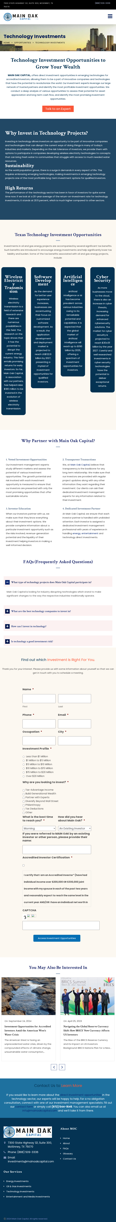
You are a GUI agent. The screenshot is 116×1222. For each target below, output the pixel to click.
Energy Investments (17, 1181)
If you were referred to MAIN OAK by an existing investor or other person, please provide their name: (56, 837)
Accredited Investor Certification (47, 857)
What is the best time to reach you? (38, 818)
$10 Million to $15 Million (39, 768)
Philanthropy (32, 805)
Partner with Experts (37, 797)
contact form (24, 1106)
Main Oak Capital (80, 464)
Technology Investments (20, 1191)
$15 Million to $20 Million (39, 772)
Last (60, 706)
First (25, 706)
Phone (28, 715)
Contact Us (69, 1158)
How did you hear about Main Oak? (71, 818)
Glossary (68, 1153)
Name (28, 689)
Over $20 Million (35, 776)
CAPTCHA (29, 910)
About (66, 1143)
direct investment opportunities (81, 1095)
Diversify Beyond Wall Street (41, 801)
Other (28, 812)
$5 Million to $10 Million (39, 764)
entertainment (90, 533)
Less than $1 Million (37, 756)
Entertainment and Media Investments (28, 1196)
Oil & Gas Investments (18, 1186)
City (62, 731)
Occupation (32, 731)
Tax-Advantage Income (39, 790)
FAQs (66, 1148)
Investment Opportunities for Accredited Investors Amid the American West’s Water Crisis (28, 1030)
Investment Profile (37, 748)
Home (7, 42)
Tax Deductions (34, 808)
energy (77, 533)
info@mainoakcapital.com (39, 1110)
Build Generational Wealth (40, 793)
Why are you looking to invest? (46, 782)
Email (63, 715)
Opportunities (22, 42)
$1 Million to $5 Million (38, 760)
